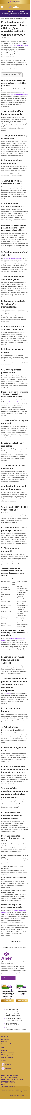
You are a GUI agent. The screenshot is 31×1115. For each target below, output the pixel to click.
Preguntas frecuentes (7, 1052)
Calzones (4, 1041)
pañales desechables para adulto (18, 45)
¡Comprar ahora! (8, 978)
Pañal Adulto (5, 1039)
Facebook (8, 1064)
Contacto (4, 1050)
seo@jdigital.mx (16, 941)
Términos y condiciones (8, 1055)
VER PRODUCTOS (7, 1000)
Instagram (8, 1068)
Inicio (2, 18)
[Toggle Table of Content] (19, 74)
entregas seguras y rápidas (13, 1015)
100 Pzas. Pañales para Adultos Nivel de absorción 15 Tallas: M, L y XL (8, 994)
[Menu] (3, 7)
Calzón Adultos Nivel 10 (22, 992)
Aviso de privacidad (7, 1057)
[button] (27, 7)
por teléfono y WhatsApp (12, 1011)
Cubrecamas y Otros (7, 1044)
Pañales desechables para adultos (13, 18)
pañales (8, 693)
